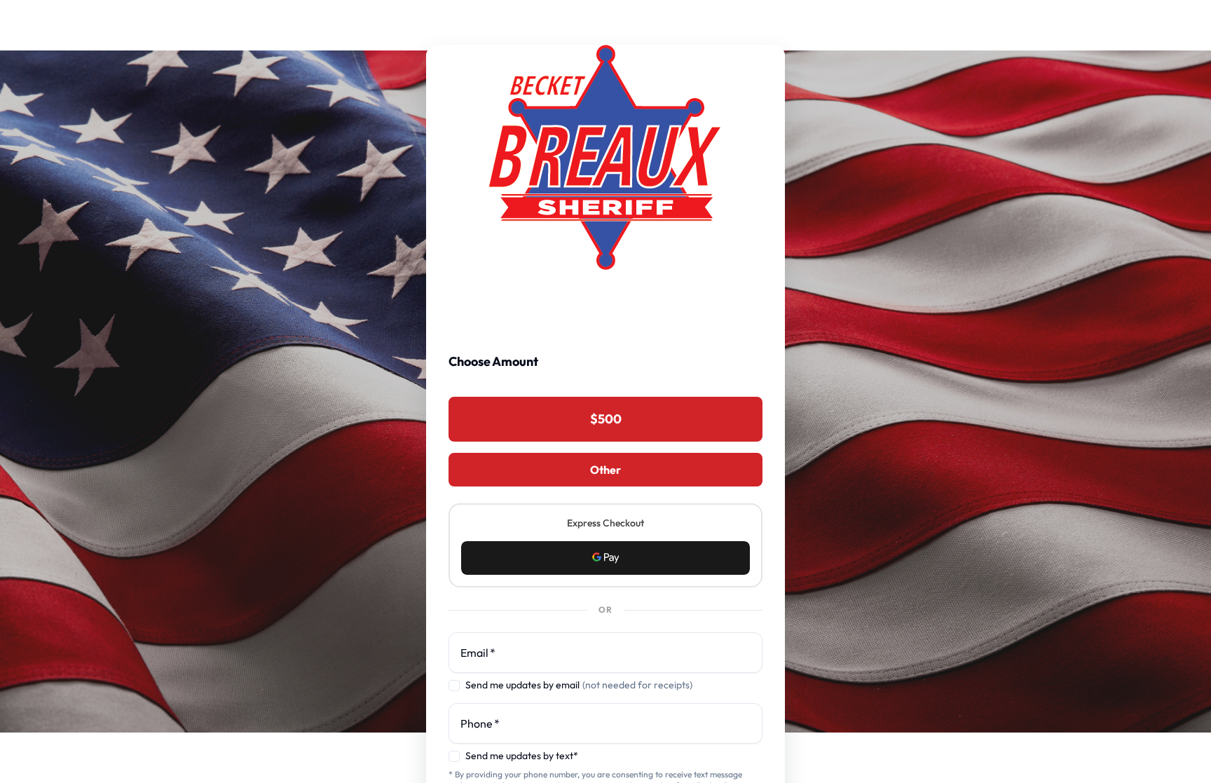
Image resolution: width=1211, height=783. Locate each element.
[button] (605, 558)
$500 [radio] (606, 419)
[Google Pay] (605, 558)
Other (605, 470)
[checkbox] (454, 685)
